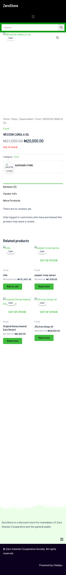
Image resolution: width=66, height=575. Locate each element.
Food (38, 119)
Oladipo (57, 565)
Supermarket (26, 119)
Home (6, 119)
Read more (44, 286)
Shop (14, 119)
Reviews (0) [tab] (10, 186)
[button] (33, 17)
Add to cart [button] (12, 286)
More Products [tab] (11, 200)
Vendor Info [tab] (10, 193)
